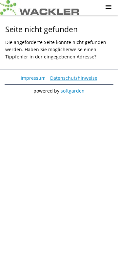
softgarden (73, 91)
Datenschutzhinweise (73, 78)
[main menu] (108, 7)
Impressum (33, 78)
